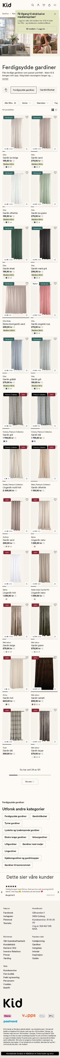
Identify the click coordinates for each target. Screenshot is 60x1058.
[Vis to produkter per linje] (53, 109)
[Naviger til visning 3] (9, 151)
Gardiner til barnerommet (17, 865)
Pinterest (7, 919)
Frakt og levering (11, 977)
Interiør (35, 951)
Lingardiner (10, 851)
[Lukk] (55, 14)
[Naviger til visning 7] (20, 151)
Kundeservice (10, 970)
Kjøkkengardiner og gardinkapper (22, 858)
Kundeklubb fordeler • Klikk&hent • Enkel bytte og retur (30, 1053)
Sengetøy (37, 948)
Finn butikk (8, 974)
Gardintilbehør (47, 90)
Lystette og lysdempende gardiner (22, 830)
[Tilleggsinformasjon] (13, 161)
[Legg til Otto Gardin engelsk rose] (55, 315)
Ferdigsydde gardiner (23, 90)
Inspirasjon (37, 954)
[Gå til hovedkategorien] (5, 90)
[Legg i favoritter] (26, 117)
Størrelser (41, 103)
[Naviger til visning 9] (25, 151)
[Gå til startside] (7, 5)
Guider (35, 958)
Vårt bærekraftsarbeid (14, 941)
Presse (6, 954)
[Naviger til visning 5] (14, 151)
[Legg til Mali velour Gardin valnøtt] (55, 689)
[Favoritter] (44, 5)
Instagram (8, 916)
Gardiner (5, 14)
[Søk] (32, 5)
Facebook (8, 912)
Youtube (7, 923)
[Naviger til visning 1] (3, 151)
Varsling (7, 958)
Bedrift (6, 987)
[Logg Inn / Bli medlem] (38, 5)
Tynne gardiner (12, 823)
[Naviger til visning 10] (28, 151)
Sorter (25, 103)
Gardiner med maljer (32, 844)
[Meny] (55, 5)
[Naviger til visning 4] (11, 151)
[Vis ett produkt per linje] (56, 109)
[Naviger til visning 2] (6, 151)
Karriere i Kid (9, 948)
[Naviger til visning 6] (17, 151)
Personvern (8, 980)
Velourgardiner (39, 837)
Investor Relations (12, 951)
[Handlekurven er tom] (49, 5)
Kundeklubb (9, 944)
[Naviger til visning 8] (22, 151)
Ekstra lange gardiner (15, 837)
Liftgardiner (11, 844)
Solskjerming (38, 941)
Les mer (5, 79)
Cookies (7, 984)
